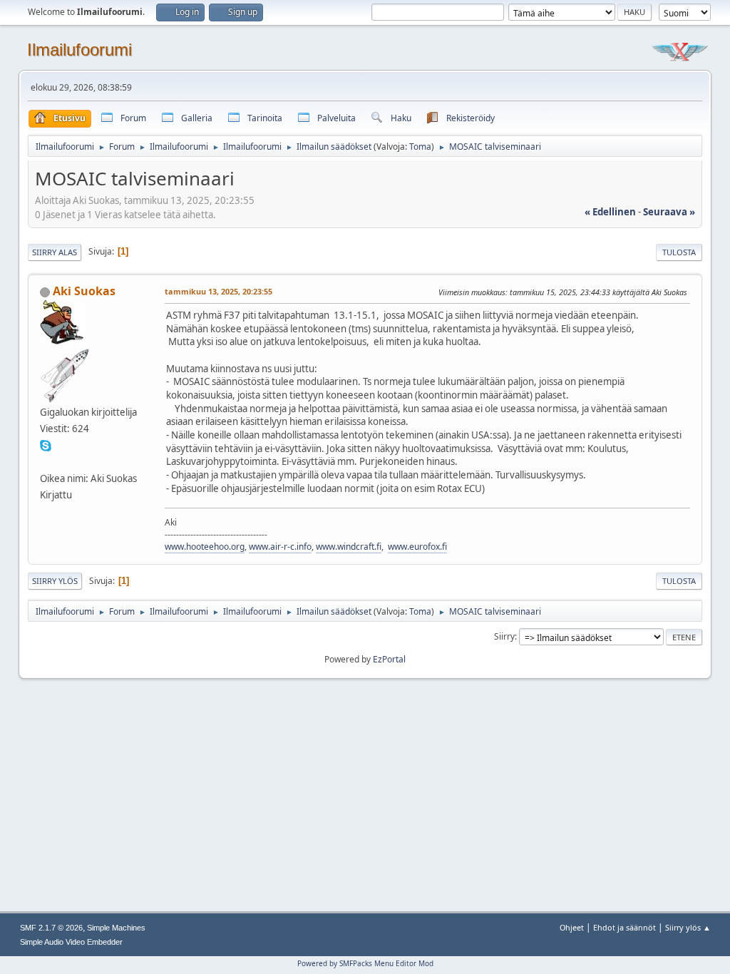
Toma (420, 146)
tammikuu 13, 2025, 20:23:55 (218, 291)
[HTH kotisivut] (45, 461)
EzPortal (389, 659)
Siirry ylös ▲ (688, 927)
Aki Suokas (84, 291)
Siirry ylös (55, 580)
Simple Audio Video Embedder (71, 942)
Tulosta (679, 252)
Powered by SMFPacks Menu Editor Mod (365, 963)
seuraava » (669, 211)
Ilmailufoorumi (79, 49)
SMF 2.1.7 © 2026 (51, 927)
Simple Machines (116, 927)
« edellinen (610, 211)
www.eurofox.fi (417, 546)
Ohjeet (572, 927)
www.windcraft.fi (348, 546)
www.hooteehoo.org (205, 546)
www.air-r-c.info (280, 546)
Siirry (504, 636)
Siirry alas (54, 252)
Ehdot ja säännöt (624, 927)
